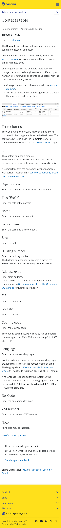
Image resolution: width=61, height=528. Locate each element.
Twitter (25, 469)
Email (5, 473)
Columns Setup (43, 142)
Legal (4, 521)
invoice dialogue (10, 59)
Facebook (36, 469)
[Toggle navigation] (56, 4)
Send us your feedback (17, 460)
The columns (13, 40)
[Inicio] (11, 4)
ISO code (26, 367)
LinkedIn (47, 469)
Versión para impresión (14, 435)
